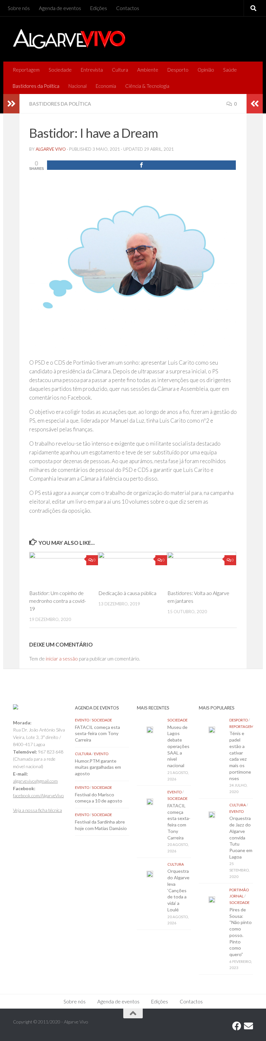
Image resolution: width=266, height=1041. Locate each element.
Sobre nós (19, 8)
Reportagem (26, 70)
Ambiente (147, 70)
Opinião (206, 70)
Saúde (230, 70)
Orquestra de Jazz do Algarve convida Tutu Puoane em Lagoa (240, 837)
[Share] (141, 165)
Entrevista (92, 70)
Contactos (127, 8)
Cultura (120, 70)
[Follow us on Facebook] (236, 1026)
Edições (98, 8)
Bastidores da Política (36, 86)
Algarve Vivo (51, 149)
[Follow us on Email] (248, 1026)
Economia (106, 86)
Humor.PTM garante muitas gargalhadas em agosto (98, 767)
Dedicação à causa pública (127, 593)
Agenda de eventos (60, 8)
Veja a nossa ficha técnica (37, 810)
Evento (82, 720)
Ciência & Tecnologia (147, 86)
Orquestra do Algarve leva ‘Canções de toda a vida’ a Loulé (178, 890)
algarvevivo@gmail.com (35, 781)
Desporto (177, 70)
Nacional (77, 86)
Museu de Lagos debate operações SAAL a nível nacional (178, 746)
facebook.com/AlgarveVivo (38, 795)
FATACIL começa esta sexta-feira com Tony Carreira (97, 733)
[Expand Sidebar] (11, 103)
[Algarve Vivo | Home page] (69, 39)
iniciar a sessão (62, 658)
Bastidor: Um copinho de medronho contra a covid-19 (57, 601)
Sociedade (60, 70)
